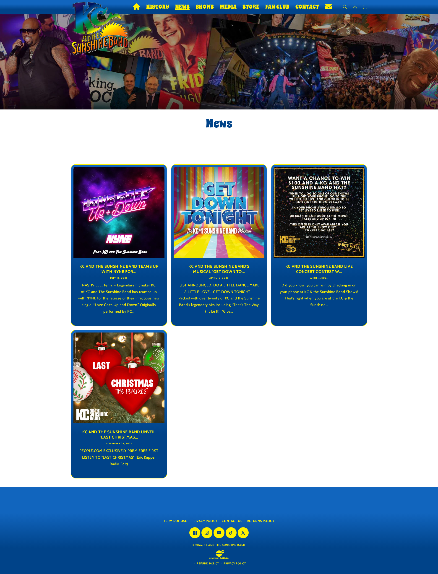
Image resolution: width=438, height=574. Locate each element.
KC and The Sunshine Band (224, 545)
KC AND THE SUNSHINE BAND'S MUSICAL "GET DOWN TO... (219, 269)
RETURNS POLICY (260, 521)
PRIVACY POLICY (204, 521)
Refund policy (208, 563)
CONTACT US (232, 521)
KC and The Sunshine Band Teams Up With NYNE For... (118, 269)
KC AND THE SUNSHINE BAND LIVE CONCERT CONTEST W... (319, 269)
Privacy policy (235, 563)
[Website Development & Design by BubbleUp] (219, 558)
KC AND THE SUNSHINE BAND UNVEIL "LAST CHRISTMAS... (119, 434)
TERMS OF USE (175, 521)
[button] (157, 7)
